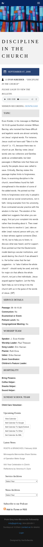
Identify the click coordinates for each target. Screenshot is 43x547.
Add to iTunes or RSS (16, 509)
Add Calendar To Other (14, 431)
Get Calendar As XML (13, 435)
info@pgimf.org (14, 523)
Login (21, 532)
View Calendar (10, 418)
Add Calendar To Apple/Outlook (17, 427)
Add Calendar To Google (14, 423)
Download (31, 106)
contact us (26, 527)
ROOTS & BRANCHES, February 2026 (20, 448)
